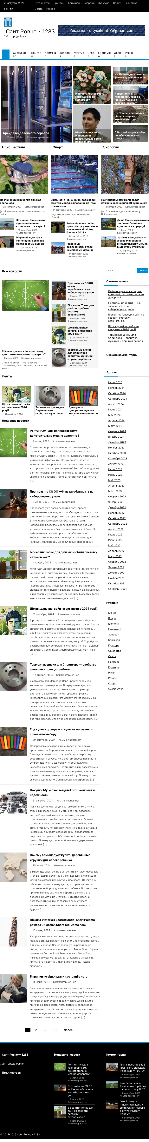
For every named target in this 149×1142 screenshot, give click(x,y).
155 (54, 1030)
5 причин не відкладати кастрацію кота (58, 976)
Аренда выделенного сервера (26, 133)
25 (75, 1140)
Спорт (117, 2)
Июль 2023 (115, 469)
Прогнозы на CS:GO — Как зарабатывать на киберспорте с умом (81, 288)
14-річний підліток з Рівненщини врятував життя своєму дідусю (30, 240)
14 (35, 1140)
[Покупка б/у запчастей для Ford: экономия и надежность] (13, 816)
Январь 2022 (116, 567)
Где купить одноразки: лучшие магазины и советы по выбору (83, 412)
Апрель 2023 (116, 485)
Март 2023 (115, 491)
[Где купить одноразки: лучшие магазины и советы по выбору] (83, 396)
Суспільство (42, 2)
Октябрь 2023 (117, 453)
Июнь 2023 (115, 474)
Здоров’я (89, 2)
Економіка (131, 2)
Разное (50, 8)
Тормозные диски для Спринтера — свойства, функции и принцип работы (80, 354)
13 (31, 1140)
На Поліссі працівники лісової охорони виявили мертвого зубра (129, 117)
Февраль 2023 (117, 496)
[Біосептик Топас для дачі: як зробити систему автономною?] (59, 321)
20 (56, 1140)
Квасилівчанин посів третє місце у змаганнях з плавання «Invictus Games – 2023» (82, 228)
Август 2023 (116, 463)
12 (28, 1140)
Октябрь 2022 (117, 518)
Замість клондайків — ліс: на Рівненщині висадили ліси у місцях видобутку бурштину (132, 242)
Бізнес (112, 612)
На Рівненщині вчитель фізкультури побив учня (130, 76)
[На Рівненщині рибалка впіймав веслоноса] (24, 192)
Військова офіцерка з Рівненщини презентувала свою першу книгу (89, 137)
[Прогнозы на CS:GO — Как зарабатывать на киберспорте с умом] (59, 299)
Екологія (113, 623)
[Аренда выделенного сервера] (36, 104)
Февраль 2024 (117, 431)
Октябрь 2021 (116, 583)
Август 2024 (116, 404)
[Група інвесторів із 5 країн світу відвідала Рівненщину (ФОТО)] (112, 1067)
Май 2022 (114, 545)
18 (49, 1140)
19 (52, 1140)
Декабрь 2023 (117, 442)
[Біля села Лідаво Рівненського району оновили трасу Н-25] (112, 1084)
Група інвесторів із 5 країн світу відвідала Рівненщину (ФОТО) (132, 1067)
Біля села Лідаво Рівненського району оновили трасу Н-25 (133, 1086)
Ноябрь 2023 (116, 447)
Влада (112, 618)
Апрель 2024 (116, 420)
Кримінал (74, 2)
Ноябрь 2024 (116, 387)
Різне (111, 672)
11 (25, 1140)
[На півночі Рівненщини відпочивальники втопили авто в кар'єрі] (7, 229)
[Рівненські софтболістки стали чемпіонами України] (58, 252)
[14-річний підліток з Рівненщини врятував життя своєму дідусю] (7, 246)
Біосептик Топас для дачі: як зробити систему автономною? (126, 317)
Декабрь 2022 (117, 507)
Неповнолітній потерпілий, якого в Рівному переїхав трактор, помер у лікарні (127, 100)
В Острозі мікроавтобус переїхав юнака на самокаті (130, 135)
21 (60, 1140)
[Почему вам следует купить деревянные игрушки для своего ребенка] (13, 880)
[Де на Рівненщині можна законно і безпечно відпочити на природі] (108, 229)
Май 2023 (114, 480)
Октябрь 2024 (117, 393)
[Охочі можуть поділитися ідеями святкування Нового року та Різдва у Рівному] (112, 1104)
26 (79, 1140)
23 (67, 1140)
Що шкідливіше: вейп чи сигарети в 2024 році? (80, 330)
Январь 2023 (116, 501)
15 (38, 1140)
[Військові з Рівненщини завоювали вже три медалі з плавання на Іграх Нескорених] (74, 192)
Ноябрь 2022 (116, 512)
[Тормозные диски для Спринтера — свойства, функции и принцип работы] (59, 365)
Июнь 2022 (115, 539)
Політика (113, 661)
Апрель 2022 (116, 550)
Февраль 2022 (117, 561)
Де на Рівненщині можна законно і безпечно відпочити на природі (133, 223)
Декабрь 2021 (117, 572)
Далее (68, 1030)
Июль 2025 (115, 382)
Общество (114, 650)
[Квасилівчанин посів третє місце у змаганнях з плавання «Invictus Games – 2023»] (58, 232)
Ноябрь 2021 (116, 578)
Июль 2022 (115, 534)
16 (42, 1140)
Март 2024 (115, 425)
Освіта (38, 8)
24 (71, 1140)
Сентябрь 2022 (117, 523)
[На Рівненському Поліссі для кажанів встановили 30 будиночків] (125, 192)
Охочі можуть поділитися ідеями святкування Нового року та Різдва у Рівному (132, 1107)
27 (82, 1140)
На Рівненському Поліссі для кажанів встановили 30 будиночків (124, 201)
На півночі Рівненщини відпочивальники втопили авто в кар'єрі (30, 223)
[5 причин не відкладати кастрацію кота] (13, 1002)
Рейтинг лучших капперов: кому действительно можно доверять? (24, 352)
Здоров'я (113, 634)
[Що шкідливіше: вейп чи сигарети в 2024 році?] (59, 343)
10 (21, 1140)
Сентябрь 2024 (117, 398)
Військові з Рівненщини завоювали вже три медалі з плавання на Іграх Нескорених (73, 203)
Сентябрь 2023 (117, 458)
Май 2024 (114, 414)
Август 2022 (116, 529)
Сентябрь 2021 (117, 588)
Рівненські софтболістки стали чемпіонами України (80, 246)
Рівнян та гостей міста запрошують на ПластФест (89, 96)
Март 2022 (115, 556)
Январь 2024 (116, 436)
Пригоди (59, 2)
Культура (103, 2)
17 (45, 1140)
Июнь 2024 (115, 409)
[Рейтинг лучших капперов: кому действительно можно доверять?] (25, 309)
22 (63, 1140)
